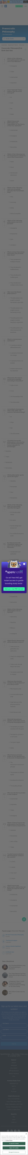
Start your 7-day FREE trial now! (14, 589)
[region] (14, 1143)
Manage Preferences (14, 1152)
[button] (24, 564)
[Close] (26, 1134)
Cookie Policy (8, 1140)
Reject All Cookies (14, 1147)
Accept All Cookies (14, 1143)
